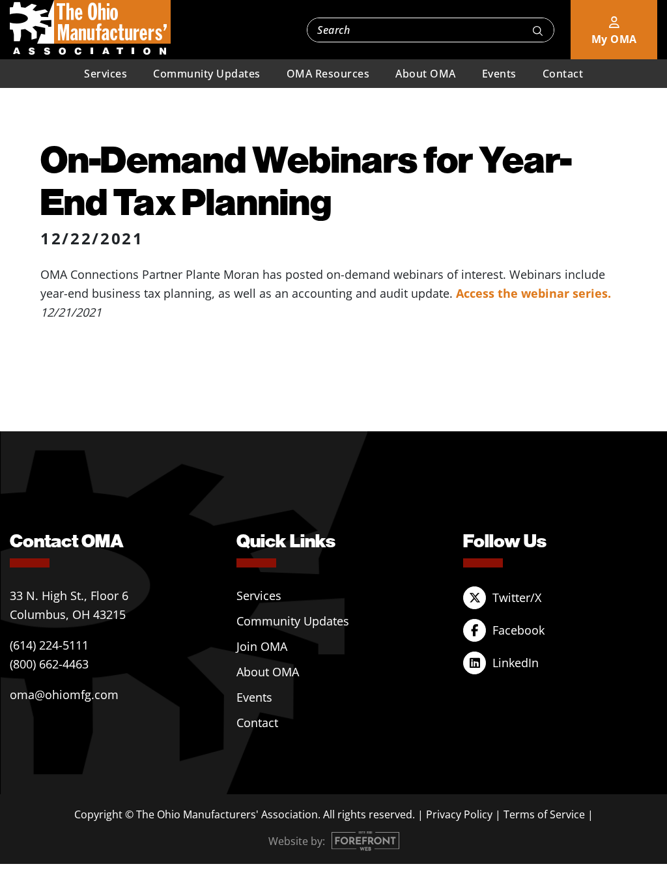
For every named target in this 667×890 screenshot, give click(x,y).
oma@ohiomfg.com (64, 694)
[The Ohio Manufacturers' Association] (90, 28)
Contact (563, 73)
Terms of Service (544, 814)
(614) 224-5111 (49, 645)
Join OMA (261, 646)
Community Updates (207, 73)
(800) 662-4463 (49, 664)
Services (105, 73)
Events (499, 73)
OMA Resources (328, 73)
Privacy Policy (459, 814)
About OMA (425, 73)
